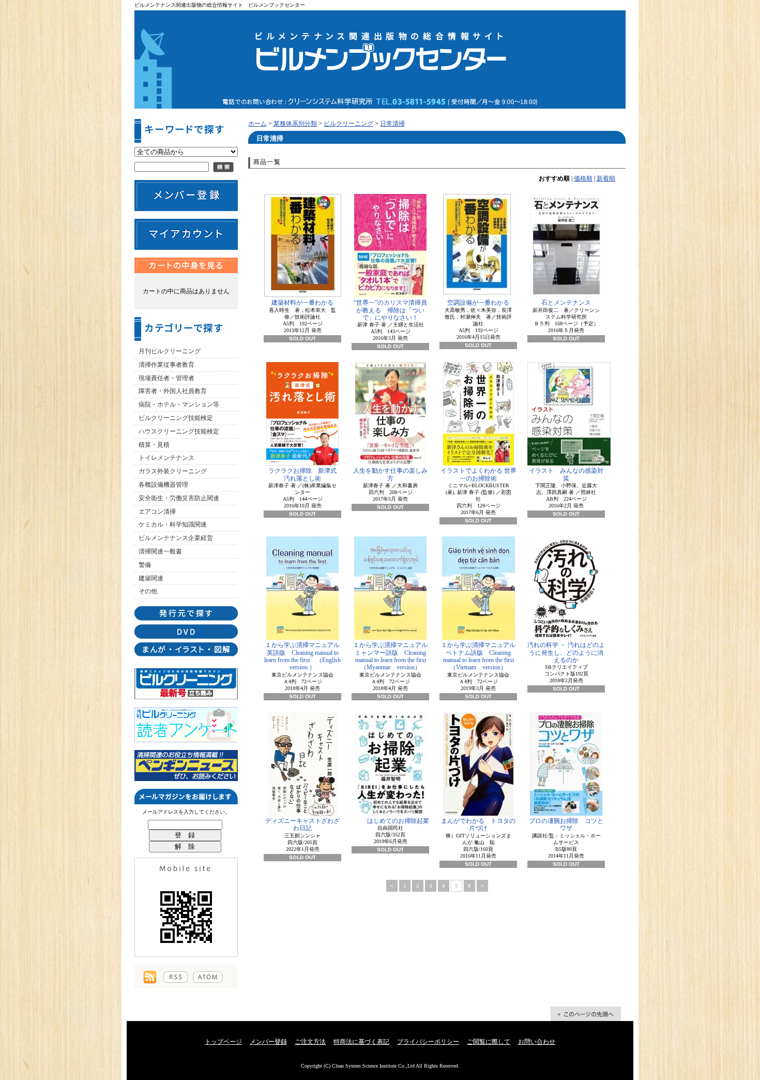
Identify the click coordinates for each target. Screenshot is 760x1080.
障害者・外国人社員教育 (173, 391)
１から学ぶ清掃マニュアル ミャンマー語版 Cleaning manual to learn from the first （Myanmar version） (391, 656)
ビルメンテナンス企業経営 (176, 538)
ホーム (257, 123)
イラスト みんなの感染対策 (566, 474)
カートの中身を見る (186, 265)
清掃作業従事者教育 (166, 364)
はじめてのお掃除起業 (398, 820)
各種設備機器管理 (163, 484)
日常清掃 (392, 123)
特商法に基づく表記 (361, 1041)
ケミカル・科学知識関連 (173, 524)
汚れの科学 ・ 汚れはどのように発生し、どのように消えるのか (566, 652)
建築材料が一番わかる (302, 302)
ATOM (207, 977)
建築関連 (151, 578)
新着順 (606, 178)
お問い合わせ (536, 1041)
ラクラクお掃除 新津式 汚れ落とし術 (304, 474)
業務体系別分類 (295, 123)
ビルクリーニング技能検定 (176, 418)
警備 (145, 564)
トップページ (223, 1041)
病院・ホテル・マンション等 (179, 404)
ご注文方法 (310, 1041)
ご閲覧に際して (488, 1041)
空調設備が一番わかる (478, 302)
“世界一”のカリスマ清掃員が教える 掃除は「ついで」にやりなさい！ (390, 310)
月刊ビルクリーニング (170, 351)
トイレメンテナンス (166, 457)
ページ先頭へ (586, 1014)
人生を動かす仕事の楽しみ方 (390, 474)
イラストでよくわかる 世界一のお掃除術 (478, 474)
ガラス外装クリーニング (173, 471)
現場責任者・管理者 (166, 378)
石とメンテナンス (566, 302)
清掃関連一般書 (160, 551)
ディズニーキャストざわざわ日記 (302, 824)
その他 (148, 591)
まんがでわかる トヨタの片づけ (478, 824)
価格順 (583, 178)
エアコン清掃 (157, 511)
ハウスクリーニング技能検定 (179, 431)
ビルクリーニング (348, 123)
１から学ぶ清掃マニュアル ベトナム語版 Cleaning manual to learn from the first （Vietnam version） (479, 656)
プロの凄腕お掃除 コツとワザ (566, 824)
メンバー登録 (268, 1041)
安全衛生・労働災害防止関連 (179, 498)
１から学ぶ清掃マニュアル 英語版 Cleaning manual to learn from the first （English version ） (302, 656)
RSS (175, 977)
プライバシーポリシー (428, 1041)
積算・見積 (154, 444)
